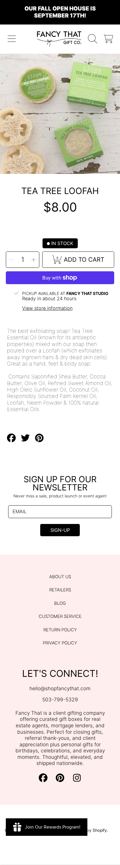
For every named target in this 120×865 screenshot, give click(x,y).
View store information (47, 308)
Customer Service (60, 616)
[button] (11, 39)
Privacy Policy (60, 643)
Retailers (60, 590)
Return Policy (60, 629)
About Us (60, 576)
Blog (60, 603)
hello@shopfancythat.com (60, 688)
